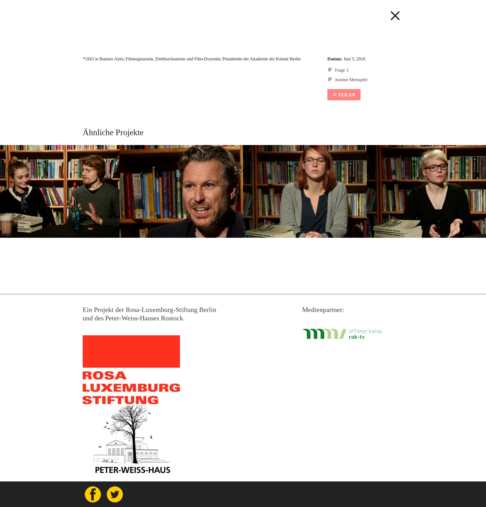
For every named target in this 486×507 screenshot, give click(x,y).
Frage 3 (341, 70)
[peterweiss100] (243, 13)
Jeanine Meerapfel (351, 79)
